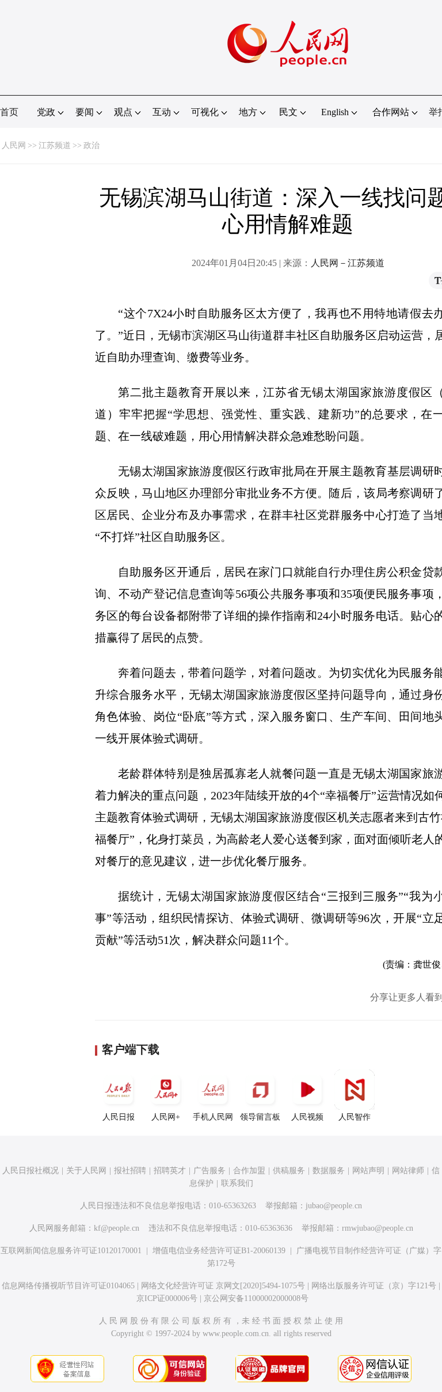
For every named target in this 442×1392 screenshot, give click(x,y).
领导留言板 (260, 1117)
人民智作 (354, 1117)
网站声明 (368, 1170)
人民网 (14, 145)
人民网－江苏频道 (347, 263)
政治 (91, 145)
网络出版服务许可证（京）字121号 (373, 1285)
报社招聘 (130, 1170)
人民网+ (165, 1117)
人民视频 (307, 1117)
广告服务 (209, 1170)
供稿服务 (289, 1170)
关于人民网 (86, 1170)
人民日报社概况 (30, 1170)
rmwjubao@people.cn (377, 1228)
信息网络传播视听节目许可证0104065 (68, 1285)
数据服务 (329, 1170)
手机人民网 (213, 1117)
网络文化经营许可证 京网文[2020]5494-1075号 (223, 1285)
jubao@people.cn (334, 1205)
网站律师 (408, 1170)
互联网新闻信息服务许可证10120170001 (71, 1250)
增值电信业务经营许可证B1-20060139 (219, 1250)
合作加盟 (249, 1170)
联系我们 (237, 1183)
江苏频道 (55, 145)
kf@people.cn (116, 1228)
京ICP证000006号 (166, 1298)
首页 (9, 112)
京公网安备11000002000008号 (256, 1298)
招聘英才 (170, 1170)
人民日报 (118, 1117)
